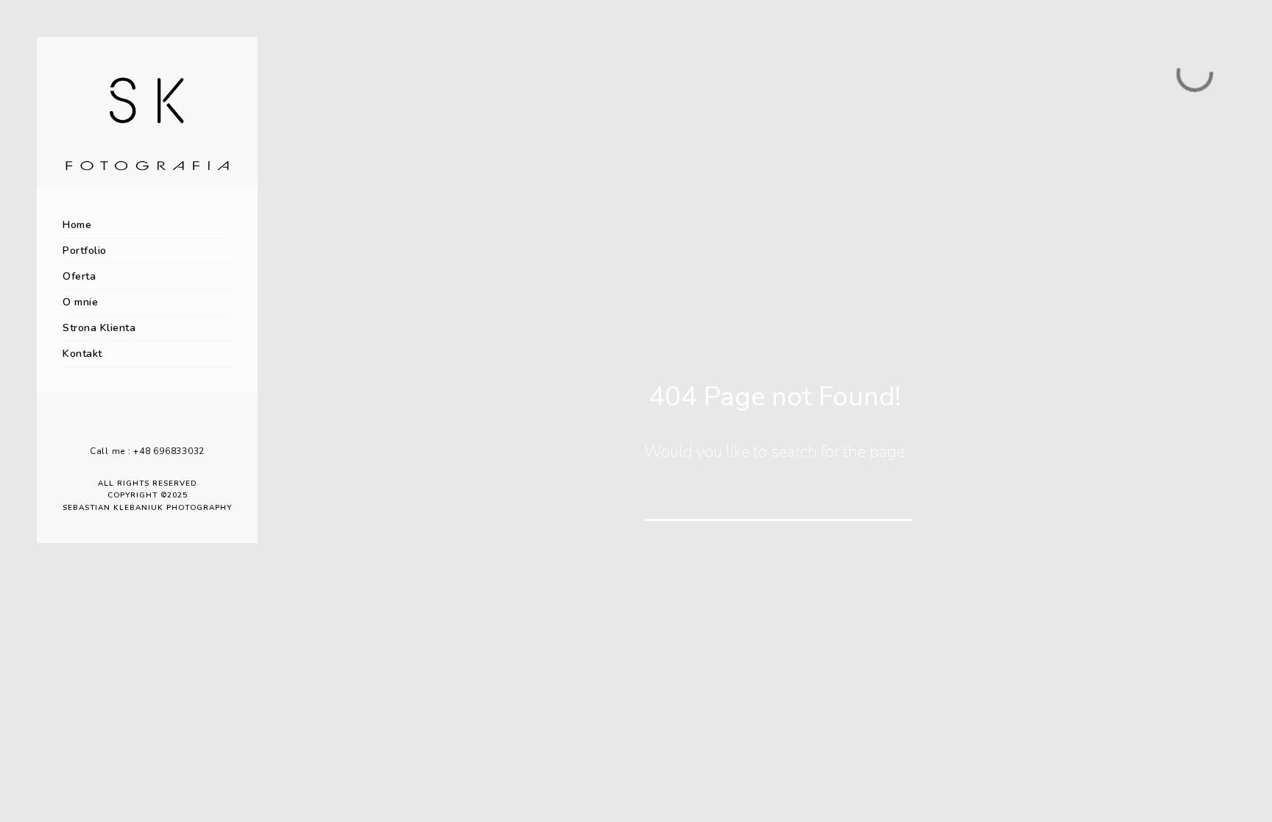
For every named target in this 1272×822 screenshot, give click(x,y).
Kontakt (82, 354)
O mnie (80, 302)
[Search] (891, 499)
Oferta (79, 276)
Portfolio (85, 251)
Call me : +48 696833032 (147, 451)
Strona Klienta (99, 328)
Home (77, 225)
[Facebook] (136, 427)
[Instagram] (158, 427)
